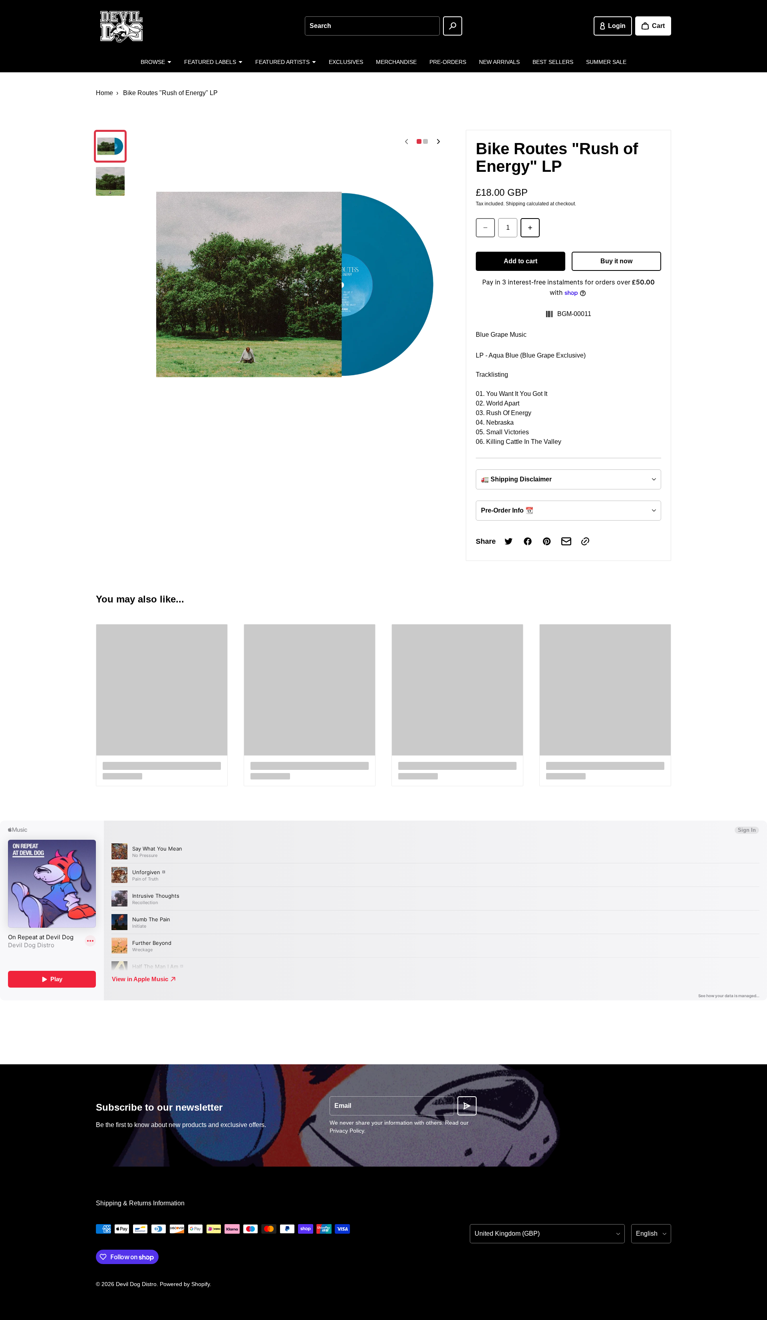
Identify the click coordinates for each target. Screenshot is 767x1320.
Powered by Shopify (185, 1284)
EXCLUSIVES (346, 62)
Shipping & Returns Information (140, 1203)
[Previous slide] (406, 141)
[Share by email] (566, 541)
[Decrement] (485, 227)
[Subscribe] (467, 1105)
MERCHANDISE (396, 62)
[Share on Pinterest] (546, 541)
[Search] (452, 26)
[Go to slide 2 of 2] (110, 181)
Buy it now (616, 261)
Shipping (515, 204)
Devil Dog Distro (136, 1284)
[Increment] (530, 227)
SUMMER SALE (606, 62)
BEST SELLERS (553, 62)
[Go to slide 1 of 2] (110, 146)
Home (104, 92)
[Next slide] (438, 141)
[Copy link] (585, 541)
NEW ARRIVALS (499, 62)
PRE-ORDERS (447, 62)
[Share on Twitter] (508, 541)
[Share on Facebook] (527, 541)
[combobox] (372, 26)
